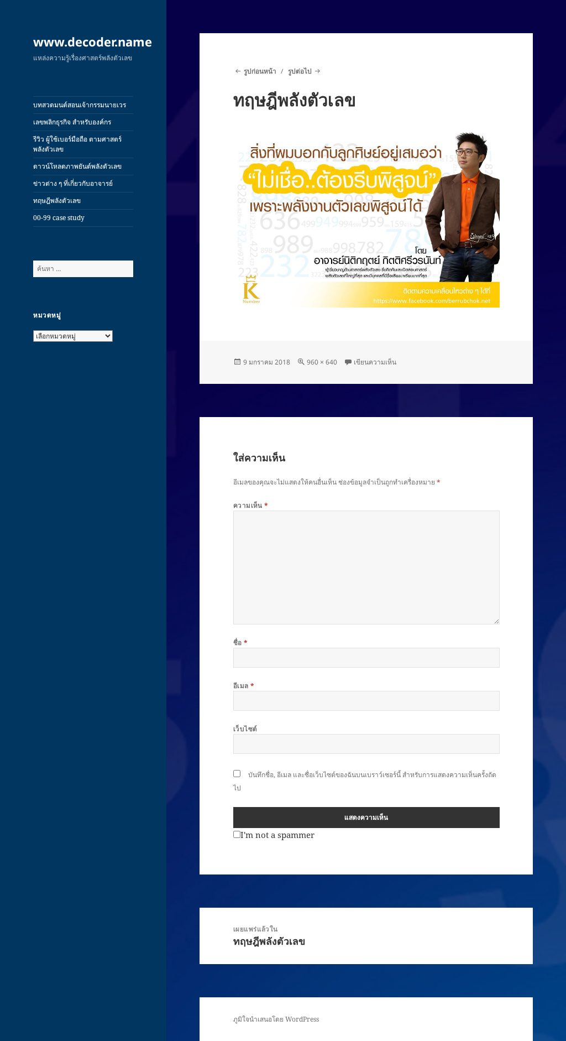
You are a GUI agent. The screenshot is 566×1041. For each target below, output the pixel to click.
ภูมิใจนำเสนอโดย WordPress (276, 1019)
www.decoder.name (92, 41)
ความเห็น (251, 505)
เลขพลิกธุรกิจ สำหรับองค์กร (72, 122)
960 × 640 (322, 362)
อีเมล (244, 685)
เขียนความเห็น (375, 362)
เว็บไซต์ (245, 728)
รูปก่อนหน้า (260, 71)
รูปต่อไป (300, 71)
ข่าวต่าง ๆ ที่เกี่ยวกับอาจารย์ (73, 183)
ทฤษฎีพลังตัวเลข (57, 200)
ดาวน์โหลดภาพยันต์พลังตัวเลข (77, 166)
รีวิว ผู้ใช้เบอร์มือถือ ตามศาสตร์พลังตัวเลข (77, 144)
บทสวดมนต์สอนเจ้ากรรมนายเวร (79, 105)
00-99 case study (59, 217)
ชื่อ (240, 642)
